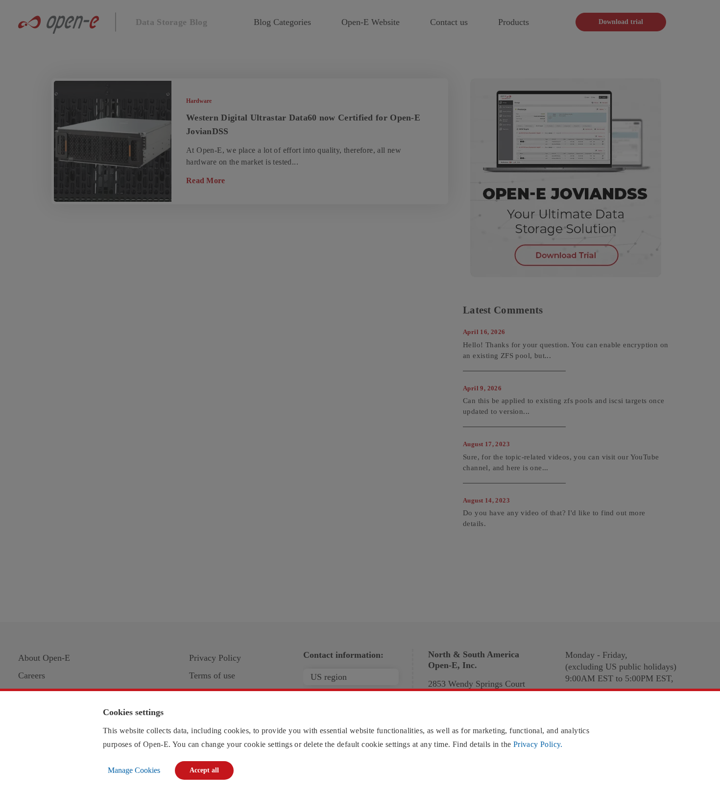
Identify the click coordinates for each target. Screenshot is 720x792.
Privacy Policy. (538, 744)
